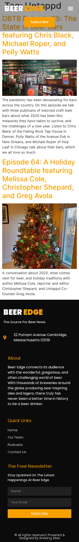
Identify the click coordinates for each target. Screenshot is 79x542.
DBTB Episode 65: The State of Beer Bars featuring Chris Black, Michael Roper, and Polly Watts (39, 35)
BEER (24, 8)
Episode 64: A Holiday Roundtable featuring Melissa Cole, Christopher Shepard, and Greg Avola (38, 179)
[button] (70, 8)
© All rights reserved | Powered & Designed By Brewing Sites (39, 536)
